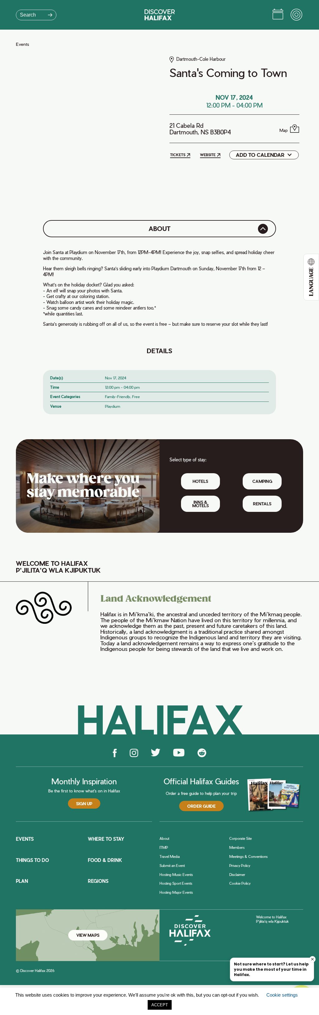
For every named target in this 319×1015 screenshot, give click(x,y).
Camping (262, 481)
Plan (22, 881)
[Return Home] (160, 15)
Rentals (262, 503)
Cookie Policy (239, 883)
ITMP (164, 847)
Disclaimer (237, 875)
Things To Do (32, 860)
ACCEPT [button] (159, 1005)
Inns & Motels (200, 504)
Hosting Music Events (176, 875)
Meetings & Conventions (248, 856)
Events (22, 44)
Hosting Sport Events (176, 883)
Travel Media (170, 856)
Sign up (84, 803)
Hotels (200, 481)
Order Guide (201, 806)
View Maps (87, 935)
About (164, 838)
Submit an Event (172, 865)
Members (237, 847)
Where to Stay (106, 839)
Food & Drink (105, 860)
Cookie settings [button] (282, 995)
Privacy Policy (239, 865)
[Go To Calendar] (278, 15)
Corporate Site (240, 838)
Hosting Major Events (176, 892)
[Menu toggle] (297, 15)
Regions (98, 881)
